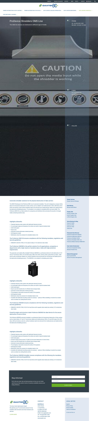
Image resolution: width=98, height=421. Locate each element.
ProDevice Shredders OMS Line (74, 239)
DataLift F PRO (70, 226)
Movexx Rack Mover (71, 207)
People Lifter (70, 211)
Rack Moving (70, 205)
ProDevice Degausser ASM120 (74, 236)
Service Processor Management (74, 257)
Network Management (72, 254)
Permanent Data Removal (73, 233)
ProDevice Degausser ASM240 (74, 234)
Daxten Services (71, 199)
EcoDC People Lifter (71, 215)
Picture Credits (69, 407)
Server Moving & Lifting (72, 221)
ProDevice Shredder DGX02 (73, 238)
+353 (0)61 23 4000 (81, 25)
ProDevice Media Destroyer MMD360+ (76, 241)
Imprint (68, 404)
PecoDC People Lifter (72, 213)
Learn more (13, 414)
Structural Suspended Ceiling (74, 247)
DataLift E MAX (70, 223)
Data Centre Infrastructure (73, 246)
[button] (51, 1)
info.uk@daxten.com (76, 92)
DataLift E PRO (70, 225)
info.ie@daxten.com (76, 94)
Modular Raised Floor (72, 249)
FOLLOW (74, 126)
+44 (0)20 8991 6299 (45, 416)
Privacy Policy (66, 393)
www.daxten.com (42, 418)
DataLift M (69, 228)
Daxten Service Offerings (73, 201)
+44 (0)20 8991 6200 (78, 23)
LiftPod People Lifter (72, 217)
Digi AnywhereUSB (71, 255)
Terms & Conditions (71, 409)
